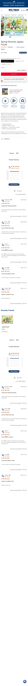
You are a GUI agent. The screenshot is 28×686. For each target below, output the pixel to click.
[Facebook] (5, 139)
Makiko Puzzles (20, 14)
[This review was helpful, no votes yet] (22, 216)
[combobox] (21, 194)
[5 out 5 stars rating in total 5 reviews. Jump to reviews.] (5, 332)
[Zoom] (22, 18)
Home (2, 14)
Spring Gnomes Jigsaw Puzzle (6, 327)
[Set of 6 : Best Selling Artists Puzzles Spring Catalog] (5, 91)
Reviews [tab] (12, 153)
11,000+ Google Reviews (17, 5)
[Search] (22, 10)
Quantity (3, 67)
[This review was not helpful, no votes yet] (25, 216)
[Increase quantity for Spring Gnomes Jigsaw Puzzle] (6, 70)
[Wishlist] (23, 10)
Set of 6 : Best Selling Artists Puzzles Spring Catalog (16, 90)
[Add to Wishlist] (11, 315)
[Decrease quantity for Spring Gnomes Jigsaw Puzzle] (2, 70)
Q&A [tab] (17, 153)
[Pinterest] (9, 139)
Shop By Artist (14, 14)
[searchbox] (7, 191)
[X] (7, 139)
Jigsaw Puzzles (7, 14)
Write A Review (20, 47)
